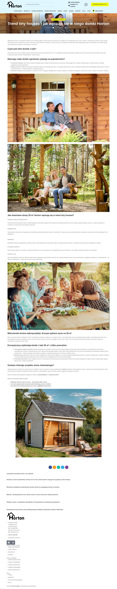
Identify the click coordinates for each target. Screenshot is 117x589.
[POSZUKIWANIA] (51, 4)
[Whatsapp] (86, 4)
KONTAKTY (11, 577)
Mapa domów (99, 11)
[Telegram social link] (62, 467)
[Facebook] (9, 542)
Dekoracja (55, 19)
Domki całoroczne (14, 559)
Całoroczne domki (53, 374)
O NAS (10, 575)
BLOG (9, 582)
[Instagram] (13, 542)
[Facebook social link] (50, 467)
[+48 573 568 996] (69, 2)
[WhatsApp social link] (58, 467)
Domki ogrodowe (14, 564)
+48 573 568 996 (74, 2)
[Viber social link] (66, 467)
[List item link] (16, 530)
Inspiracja (62, 19)
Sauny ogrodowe (14, 570)
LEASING (10, 554)
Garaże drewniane (14, 567)
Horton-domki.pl (15, 586)
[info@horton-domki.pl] (69, 5)
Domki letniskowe (42, 374)
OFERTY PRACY (12, 549)
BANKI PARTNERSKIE (14, 547)
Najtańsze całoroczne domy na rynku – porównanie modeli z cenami (29, 382)
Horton (64, 369)
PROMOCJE (11, 552)
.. (0, 588)
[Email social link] (54, 467)
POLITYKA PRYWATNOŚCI (15, 580)
